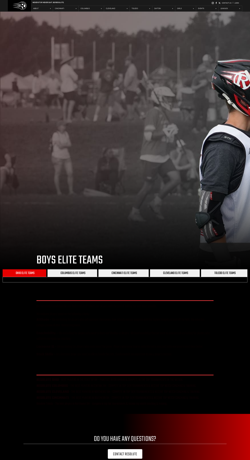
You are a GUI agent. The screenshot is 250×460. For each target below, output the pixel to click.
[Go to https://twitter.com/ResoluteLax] (219, 2)
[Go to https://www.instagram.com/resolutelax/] (213, 2)
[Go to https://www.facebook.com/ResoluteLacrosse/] (216, 2)
